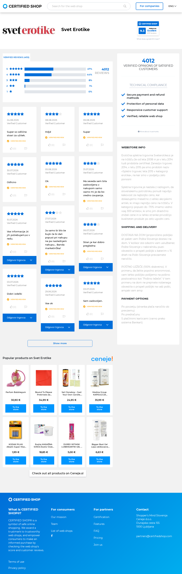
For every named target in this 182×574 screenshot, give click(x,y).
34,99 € (44, 400)
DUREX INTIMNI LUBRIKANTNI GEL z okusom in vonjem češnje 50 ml (71, 445)
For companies (149, 6)
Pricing (98, 537)
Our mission (58, 517)
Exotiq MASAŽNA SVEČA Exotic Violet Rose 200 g (43, 445)
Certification (101, 517)
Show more (60, 343)
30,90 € (15, 400)
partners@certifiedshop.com (154, 536)
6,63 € (99, 452)
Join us (98, 544)
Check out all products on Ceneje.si (58, 473)
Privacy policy (17, 568)
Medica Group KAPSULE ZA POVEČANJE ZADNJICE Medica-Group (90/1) (99, 393)
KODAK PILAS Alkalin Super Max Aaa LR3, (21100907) (15, 445)
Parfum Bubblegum (16, 392)
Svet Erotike (75, 29)
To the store (16, 408)
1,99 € (15, 452)
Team (54, 524)
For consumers (63, 509)
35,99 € (99, 400)
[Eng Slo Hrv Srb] (173, 6)
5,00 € (72, 452)
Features (99, 524)
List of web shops (62, 530)
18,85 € (43, 452)
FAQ (96, 530)
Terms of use (16, 561)
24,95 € (71, 400)
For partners (103, 509)
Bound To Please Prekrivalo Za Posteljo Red (43, 393)
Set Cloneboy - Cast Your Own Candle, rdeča (72, 393)
